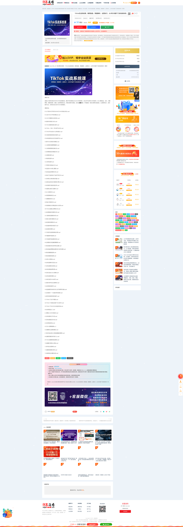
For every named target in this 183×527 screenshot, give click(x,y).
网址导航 (80, 511)
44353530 (85, 370)
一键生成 (128, 216)
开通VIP (73, 524)
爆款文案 (117, 226)
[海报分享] (109, 412)
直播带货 (126, 226)
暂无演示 (94, 27)
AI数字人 (132, 214)
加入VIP (89, 511)
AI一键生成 (120, 214)
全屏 (181, 387)
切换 (181, 391)
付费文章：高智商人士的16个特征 (102, 474)
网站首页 (60, 2)
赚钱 (126, 230)
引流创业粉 (131, 222)
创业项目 (52, 358)
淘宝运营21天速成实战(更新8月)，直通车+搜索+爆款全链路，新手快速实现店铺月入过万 (131, 271)
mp (124, 216)
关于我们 (89, 506)
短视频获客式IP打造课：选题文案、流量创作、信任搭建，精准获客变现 (59, 420)
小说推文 (126, 222)
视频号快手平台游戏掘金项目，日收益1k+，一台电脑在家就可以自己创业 (95, 420)
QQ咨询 (107, 27)
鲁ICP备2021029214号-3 (108, 521)
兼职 (116, 218)
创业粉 (124, 218)
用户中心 (89, 509)
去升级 (112, 22)
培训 (137, 220)
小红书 (117, 222)
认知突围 (113, 2)
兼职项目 (47, 358)
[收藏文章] (101, 412)
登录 (83, 490)
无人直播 (123, 224)
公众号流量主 (133, 216)
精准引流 (122, 228)
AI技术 (128, 214)
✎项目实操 (106, 2)
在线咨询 (125, 511)
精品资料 (99, 2)
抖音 (116, 224)
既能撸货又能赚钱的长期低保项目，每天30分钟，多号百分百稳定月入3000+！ (52, 476)
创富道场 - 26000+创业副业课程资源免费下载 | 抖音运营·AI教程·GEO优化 (62, 8)
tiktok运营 (85, 8)
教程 (119, 224)
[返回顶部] (180, 394)
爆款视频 (121, 226)
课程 (123, 230)
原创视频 (129, 220)
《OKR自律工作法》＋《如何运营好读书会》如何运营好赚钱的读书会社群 (86, 459)
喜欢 (74, 411)
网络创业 (67, 2)
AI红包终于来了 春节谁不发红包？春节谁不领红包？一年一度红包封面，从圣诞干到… (69, 459)
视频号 (134, 228)
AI (116, 214)
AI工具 (124, 214)
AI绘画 (136, 214)
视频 (130, 228)
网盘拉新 (127, 228)
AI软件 (117, 216)
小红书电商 (121, 222)
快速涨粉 (135, 222)
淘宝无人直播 (134, 224)
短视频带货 (131, 226)
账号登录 (92, 524)
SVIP (181, 377)
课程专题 (80, 506)
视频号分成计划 (118, 230)
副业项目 (63, 358)
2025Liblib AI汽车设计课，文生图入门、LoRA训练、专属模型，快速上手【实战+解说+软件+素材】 (103, 459)
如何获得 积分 (88, 40)
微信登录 (106, 524)
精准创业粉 (118, 228)
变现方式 (133, 220)
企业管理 (83, 2)
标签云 (79, 509)
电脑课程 (91, 2)
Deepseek (121, 216)
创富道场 (47, 66)
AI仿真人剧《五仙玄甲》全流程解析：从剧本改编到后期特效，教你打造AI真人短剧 (103, 443)
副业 (121, 220)
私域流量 (135, 226)
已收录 (92, 18)
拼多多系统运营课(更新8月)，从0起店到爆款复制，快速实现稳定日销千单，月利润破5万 (131, 264)
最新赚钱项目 (70, 358)
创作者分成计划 (134, 218)
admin (49, 411)
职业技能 (75, 2)
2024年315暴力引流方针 (66, 474)
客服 (181, 382)
